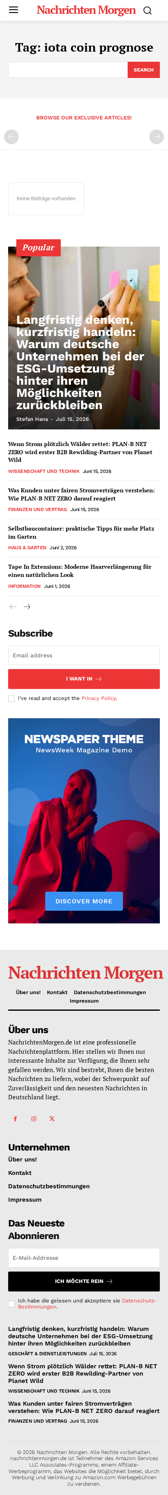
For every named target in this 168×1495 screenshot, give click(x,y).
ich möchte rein (79, 1281)
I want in (79, 679)
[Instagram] (34, 1119)
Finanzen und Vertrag (37, 509)
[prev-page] (11, 137)
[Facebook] (15, 1119)
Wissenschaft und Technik (43, 471)
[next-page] (26, 607)
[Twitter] (52, 1119)
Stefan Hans (32, 419)
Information (24, 586)
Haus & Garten (27, 547)
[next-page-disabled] (156, 137)
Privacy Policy (99, 698)
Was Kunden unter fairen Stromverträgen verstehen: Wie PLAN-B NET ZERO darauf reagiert (81, 494)
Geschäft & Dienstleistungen (47, 1353)
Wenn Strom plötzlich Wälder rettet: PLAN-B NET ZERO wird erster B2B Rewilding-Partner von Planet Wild (80, 452)
